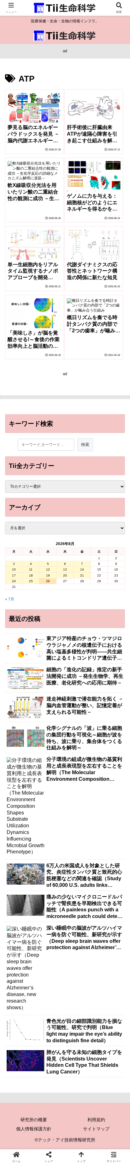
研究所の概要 (34, 1119)
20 (65, 575)
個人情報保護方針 (33, 1128)
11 (30, 569)
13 (65, 569)
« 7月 (9, 599)
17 (14, 575)
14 (82, 569)
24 (14, 581)
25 (31, 581)
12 (48, 569)
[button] (116, 844)
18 (31, 575)
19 (48, 575)
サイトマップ (96, 1128)
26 (48, 581)
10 (14, 569)
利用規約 (96, 1119)
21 (82, 575)
